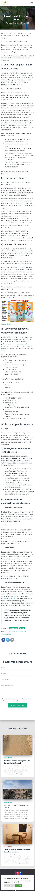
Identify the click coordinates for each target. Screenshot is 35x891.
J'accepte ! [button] (19, 885)
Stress (22, 628)
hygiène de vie (17, 631)
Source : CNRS (6, 324)
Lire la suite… (19, 774)
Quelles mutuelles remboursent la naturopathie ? (17, 851)
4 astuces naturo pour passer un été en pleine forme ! (17, 762)
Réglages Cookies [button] (9, 885)
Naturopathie (13, 628)
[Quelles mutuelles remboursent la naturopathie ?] (17, 834)
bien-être (10, 631)
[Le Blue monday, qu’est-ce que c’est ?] (17, 789)
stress (24, 631)
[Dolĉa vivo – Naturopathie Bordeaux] (5, 3)
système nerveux (6, 634)
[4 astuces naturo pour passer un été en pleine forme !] (17, 745)
